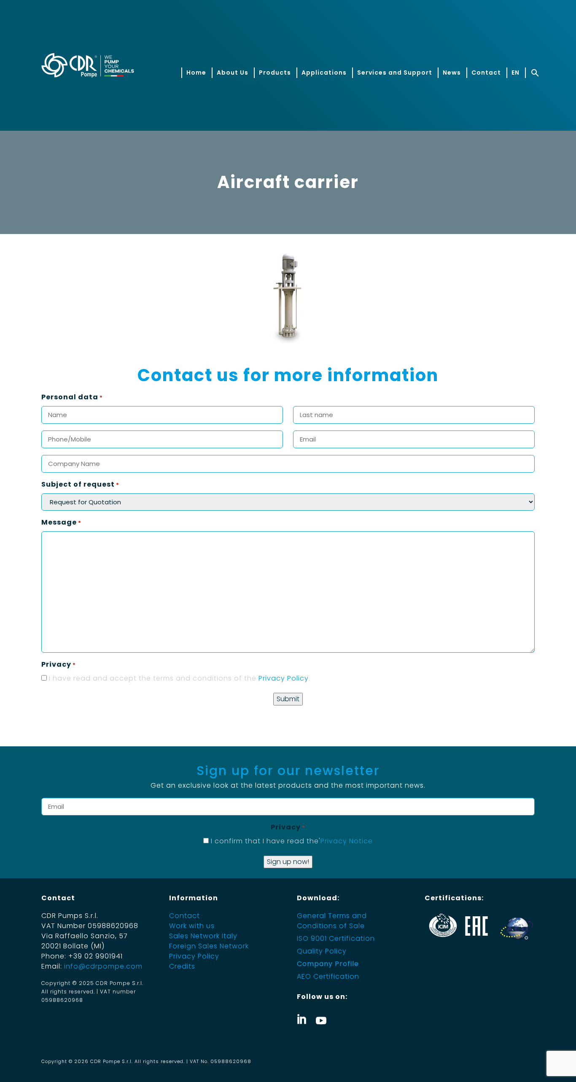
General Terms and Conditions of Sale (332, 921)
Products (275, 72)
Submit (288, 699)
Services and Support (394, 72)
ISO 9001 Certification (336, 938)
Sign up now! (288, 862)
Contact (486, 72)
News (452, 72)
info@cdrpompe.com (103, 966)
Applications (324, 72)
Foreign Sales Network (209, 946)
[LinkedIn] (302, 1019)
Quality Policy (322, 951)
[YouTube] (321, 1019)
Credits (182, 966)
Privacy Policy (283, 678)
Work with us (192, 926)
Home (196, 72)
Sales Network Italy (203, 936)
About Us (232, 72)
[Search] (534, 72)
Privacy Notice (346, 841)
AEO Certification (328, 976)
